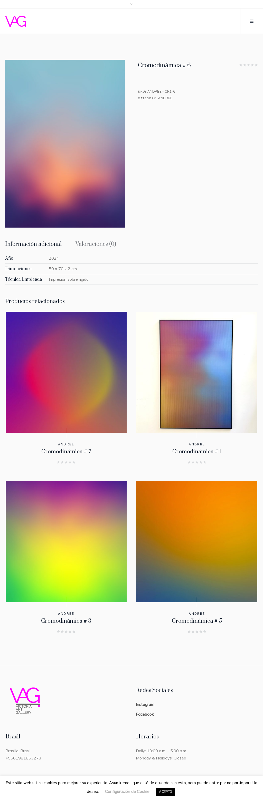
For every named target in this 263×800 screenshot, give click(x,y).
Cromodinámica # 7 (66, 451)
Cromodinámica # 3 (66, 621)
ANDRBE (165, 98)
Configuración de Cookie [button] (127, 791)
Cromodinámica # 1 (196, 451)
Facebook (145, 714)
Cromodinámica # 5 (197, 621)
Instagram (145, 704)
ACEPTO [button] (165, 791)
